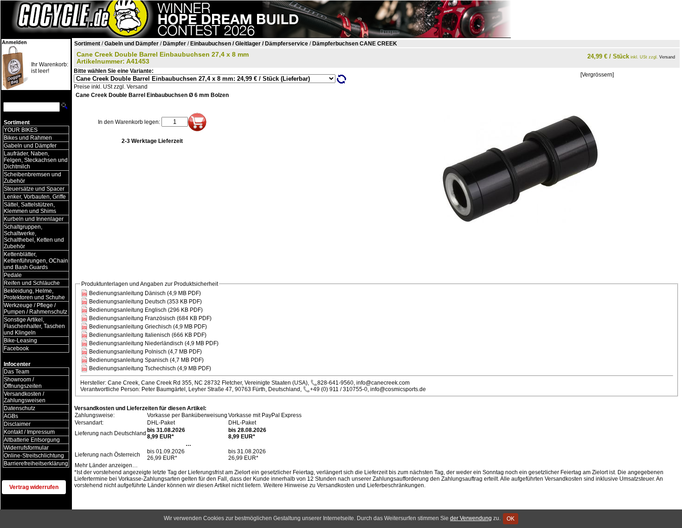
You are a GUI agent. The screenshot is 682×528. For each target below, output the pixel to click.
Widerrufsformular (26, 447)
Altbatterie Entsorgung (32, 440)
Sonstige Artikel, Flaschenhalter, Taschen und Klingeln (34, 326)
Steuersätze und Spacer (34, 189)
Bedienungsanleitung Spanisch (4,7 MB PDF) (146, 360)
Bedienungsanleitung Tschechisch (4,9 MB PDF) (150, 368)
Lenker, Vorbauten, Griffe (35, 196)
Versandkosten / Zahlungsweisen (24, 397)
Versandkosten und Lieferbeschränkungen (370, 485)
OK (510, 518)
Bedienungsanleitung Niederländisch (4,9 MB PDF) (154, 343)
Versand (667, 57)
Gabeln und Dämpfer (30, 145)
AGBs (11, 416)
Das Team (16, 371)
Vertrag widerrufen (33, 487)
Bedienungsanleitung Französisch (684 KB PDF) (150, 318)
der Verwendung (471, 518)
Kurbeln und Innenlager (34, 219)
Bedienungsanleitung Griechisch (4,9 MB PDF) (148, 326)
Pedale (13, 275)
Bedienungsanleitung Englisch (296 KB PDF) (146, 310)
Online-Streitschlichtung (34, 455)
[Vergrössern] (597, 74)
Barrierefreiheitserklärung (36, 463)
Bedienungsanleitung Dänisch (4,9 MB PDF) (145, 293)
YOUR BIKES (21, 130)
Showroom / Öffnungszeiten (23, 382)
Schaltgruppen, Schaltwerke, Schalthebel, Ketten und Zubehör (34, 237)
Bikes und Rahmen (28, 138)
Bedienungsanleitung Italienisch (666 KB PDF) (147, 335)
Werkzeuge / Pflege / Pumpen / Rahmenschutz (35, 308)
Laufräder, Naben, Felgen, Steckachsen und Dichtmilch (36, 160)
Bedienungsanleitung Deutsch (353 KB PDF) (145, 301)
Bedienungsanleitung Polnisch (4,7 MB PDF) (145, 351)
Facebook (16, 348)
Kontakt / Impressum (29, 432)
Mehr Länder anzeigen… (106, 465)
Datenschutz (19, 408)
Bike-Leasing (20, 340)
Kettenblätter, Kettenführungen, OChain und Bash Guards (36, 260)
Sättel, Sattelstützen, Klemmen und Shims (30, 207)
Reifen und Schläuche (32, 283)
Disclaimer (17, 424)
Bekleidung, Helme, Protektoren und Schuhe (34, 294)
